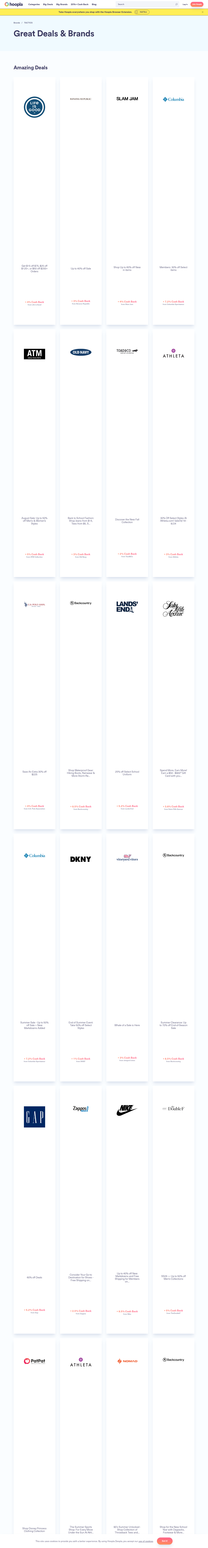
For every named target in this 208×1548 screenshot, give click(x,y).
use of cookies (146, 1541)
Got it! (165, 1540)
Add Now (143, 12)
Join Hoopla (197, 4)
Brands (17, 22)
